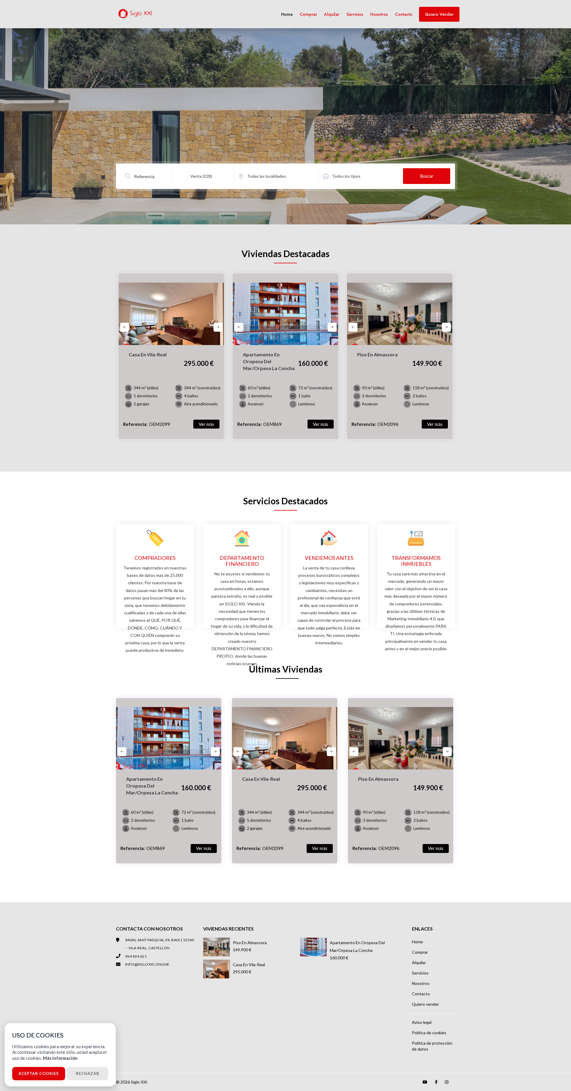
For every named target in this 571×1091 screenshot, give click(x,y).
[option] (171, 318)
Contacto (403, 14)
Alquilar (331, 14)
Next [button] (218, 327)
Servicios (354, 14)
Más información (60, 1058)
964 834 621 (136, 956)
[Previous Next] (171, 309)
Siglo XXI (139, 1081)
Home (287, 14)
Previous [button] (124, 327)
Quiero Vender (439, 14)
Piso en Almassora (250, 942)
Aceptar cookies (38, 1073)
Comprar (308, 14)
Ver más (206, 424)
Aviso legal (422, 1022)
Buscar (427, 176)
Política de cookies (429, 1032)
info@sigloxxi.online (147, 964)
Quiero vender (425, 1004)
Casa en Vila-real (249, 964)
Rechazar (87, 1073)
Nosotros (379, 14)
